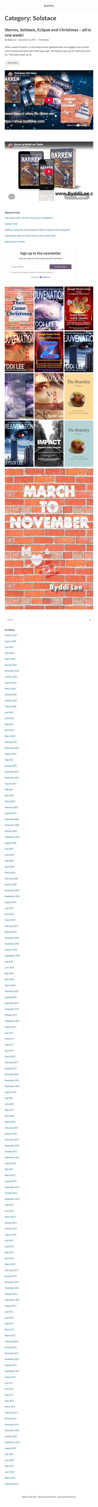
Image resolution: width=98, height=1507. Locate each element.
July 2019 (9, 908)
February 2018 (11, 991)
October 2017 (11, 1015)
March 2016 (10, 1121)
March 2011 (10, 1406)
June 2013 (9, 1246)
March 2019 (10, 920)
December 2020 (12, 819)
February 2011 (11, 1412)
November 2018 (12, 943)
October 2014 (11, 1193)
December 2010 (12, 1424)
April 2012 (9, 1329)
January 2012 (11, 1347)
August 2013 (10, 1234)
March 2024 (10, 688)
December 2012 (12, 1282)
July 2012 (9, 1311)
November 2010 (12, 1430)
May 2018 (9, 973)
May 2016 (9, 1110)
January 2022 (11, 765)
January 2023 (11, 742)
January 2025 (11, 665)
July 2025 (9, 647)
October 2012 (11, 1294)
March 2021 (10, 801)
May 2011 (9, 1394)
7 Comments (43, 39)
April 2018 (9, 979)
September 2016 (12, 1086)
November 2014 (12, 1187)
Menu (50, 5)
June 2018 (9, 967)
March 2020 (10, 872)
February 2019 (11, 926)
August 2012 (10, 1306)
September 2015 (12, 1157)
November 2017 (12, 1009)
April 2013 (9, 1258)
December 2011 (12, 1353)
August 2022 (10, 754)
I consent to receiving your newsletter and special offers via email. (32, 272)
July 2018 (9, 961)
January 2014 (11, 1222)
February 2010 (11, 1484)
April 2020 (9, 866)
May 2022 (9, 760)
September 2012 (12, 1300)
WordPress (71, 1497)
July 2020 (9, 848)
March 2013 (10, 1264)
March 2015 (10, 1175)
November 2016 (12, 1080)
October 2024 (11, 676)
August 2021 (10, 783)
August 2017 (10, 1027)
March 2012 (10, 1335)
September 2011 (12, 1371)
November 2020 (12, 825)
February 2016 (11, 1127)
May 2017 (9, 1044)
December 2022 (12, 748)
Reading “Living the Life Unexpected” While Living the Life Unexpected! (37, 230)
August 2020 (10, 843)
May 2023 (9, 724)
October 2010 (11, 1436)
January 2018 (11, 997)
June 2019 (9, 914)
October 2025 (11, 635)
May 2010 (9, 1466)
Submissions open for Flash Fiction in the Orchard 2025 (30, 235)
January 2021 (11, 813)
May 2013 (9, 1252)
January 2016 (11, 1133)
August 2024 (10, 682)
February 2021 (11, 807)
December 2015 (12, 1139)
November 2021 (12, 777)
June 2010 (9, 1460)
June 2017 (9, 1038)
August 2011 (10, 1377)
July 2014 (9, 1205)
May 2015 (9, 1169)
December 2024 (12, 670)
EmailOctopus (45, 277)
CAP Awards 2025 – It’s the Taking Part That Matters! (29, 218)
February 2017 (11, 1062)
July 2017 (9, 1033)
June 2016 (9, 1104)
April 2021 (9, 795)
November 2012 (12, 1288)
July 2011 (9, 1383)
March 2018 (10, 985)
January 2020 (11, 884)
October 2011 (11, 1365)
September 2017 (12, 1021)
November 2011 (12, 1359)
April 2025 (9, 653)
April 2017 (9, 1050)
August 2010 (10, 1448)
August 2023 (10, 706)
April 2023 (9, 730)
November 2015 (12, 1145)
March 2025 (10, 659)
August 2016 (10, 1092)
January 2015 (11, 1181)
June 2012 (9, 1317)
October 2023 (11, 700)
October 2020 (11, 831)
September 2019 (12, 896)
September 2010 (12, 1442)
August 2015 (10, 1163)
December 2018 (12, 938)
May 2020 (9, 860)
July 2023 (9, 712)
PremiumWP (51, 1497)
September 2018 (12, 955)
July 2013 (9, 1240)
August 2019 (10, 902)
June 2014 (9, 1211)
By (10, 39)
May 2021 (9, 789)
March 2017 (10, 1056)
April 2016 (9, 1116)
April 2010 (9, 1472)
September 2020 (12, 837)
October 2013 (11, 1228)
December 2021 (12, 771)
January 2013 (11, 1276)
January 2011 (11, 1418)
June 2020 (9, 854)
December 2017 (12, 1003)
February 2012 (11, 1341)
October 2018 (11, 949)
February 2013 (11, 1270)
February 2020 (11, 878)
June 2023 (9, 718)
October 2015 (11, 1151)
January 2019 (11, 932)
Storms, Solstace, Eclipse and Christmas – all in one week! (48, 32)
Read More (14, 63)
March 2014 (10, 1216)
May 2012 (9, 1323)
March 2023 (10, 736)
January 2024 (11, 694)
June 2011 (9, 1389)
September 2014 (12, 1199)
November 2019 (12, 890)
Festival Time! (11, 224)
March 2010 (10, 1478)
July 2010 (9, 1454)
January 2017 (11, 1068)
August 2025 (10, 641)
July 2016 (9, 1098)
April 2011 (9, 1400)
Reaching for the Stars (15, 241)
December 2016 (12, 1074)
